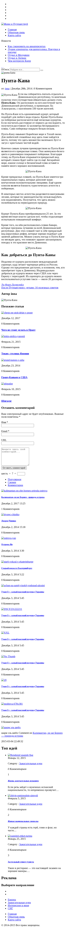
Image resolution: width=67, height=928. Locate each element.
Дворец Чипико (8, 521)
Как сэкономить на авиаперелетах (27, 46)
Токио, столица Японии (15, 353)
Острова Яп (7, 544)
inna (7, 88)
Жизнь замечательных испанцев (23, 781)
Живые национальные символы (23, 821)
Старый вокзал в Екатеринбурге (16, 568)
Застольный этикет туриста (21, 862)
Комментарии (15, 485)
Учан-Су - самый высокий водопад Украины (22, 592)
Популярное (14, 479)
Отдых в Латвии (17, 58)
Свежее (12, 482)
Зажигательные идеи (30, 763)
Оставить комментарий (14, 468)
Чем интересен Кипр (19, 61)
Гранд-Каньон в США (14, 377)
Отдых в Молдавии (18, 55)
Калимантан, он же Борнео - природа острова (23, 497)
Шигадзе (6, 401)
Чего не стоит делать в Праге (18, 330)
